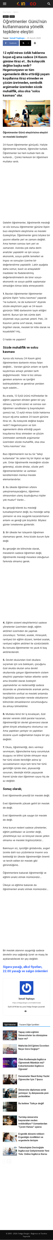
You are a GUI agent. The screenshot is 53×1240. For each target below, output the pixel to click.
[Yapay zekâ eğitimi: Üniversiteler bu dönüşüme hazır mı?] (10, 1035)
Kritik (12, 16)
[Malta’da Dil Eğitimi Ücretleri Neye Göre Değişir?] (10, 1049)
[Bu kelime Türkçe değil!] (10, 1107)
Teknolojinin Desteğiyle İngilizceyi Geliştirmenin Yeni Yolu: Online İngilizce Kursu (33, 1150)
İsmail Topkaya (17, 38)
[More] (35, 43)
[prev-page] (4, 1161)
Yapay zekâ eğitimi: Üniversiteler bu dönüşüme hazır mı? (32, 1035)
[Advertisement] (26, 194)
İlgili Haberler (10, 1025)
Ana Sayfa (7, 12)
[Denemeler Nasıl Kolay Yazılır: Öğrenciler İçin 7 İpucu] (10, 1079)
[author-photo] (26, 995)
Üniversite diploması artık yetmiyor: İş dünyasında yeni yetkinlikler (33, 1093)
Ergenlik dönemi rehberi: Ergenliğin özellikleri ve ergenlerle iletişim (31, 1137)
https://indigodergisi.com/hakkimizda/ (26, 1003)
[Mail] (26, 1011)
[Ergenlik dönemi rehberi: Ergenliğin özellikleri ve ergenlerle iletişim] (10, 1137)
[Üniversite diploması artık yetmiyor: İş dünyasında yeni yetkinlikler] (10, 1093)
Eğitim (15, 12)
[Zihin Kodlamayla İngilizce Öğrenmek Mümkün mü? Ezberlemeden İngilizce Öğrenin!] (10, 1063)
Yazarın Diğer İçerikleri (29, 1025)
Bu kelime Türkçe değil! (31, 1103)
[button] (4, 4)
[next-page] (9, 1161)
